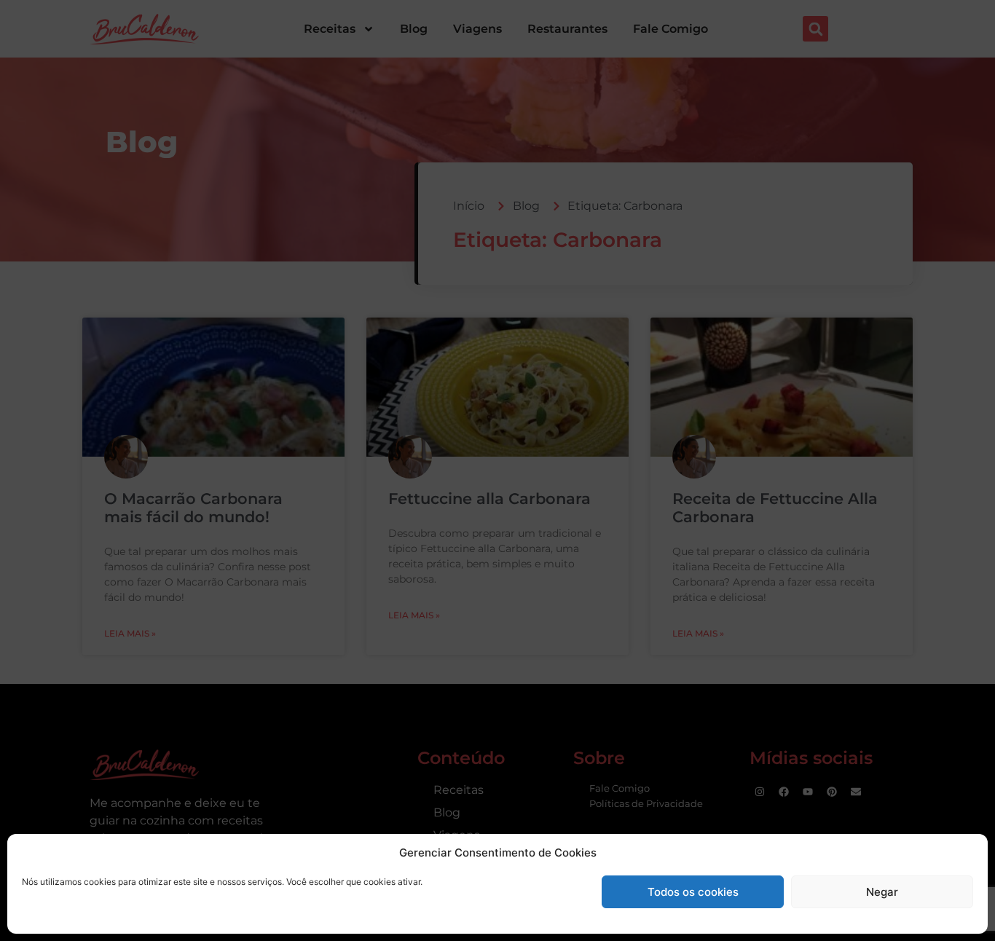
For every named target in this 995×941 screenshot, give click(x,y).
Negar (882, 892)
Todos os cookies (693, 892)
